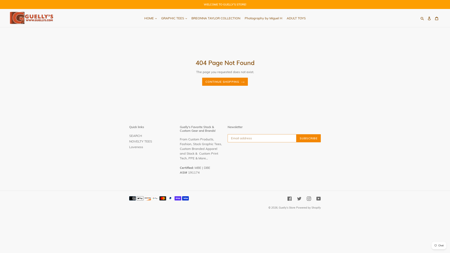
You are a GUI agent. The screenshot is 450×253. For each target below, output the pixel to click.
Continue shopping (222, 81)
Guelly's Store (287, 207)
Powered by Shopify (308, 207)
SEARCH (135, 136)
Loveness (136, 147)
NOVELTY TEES (140, 141)
